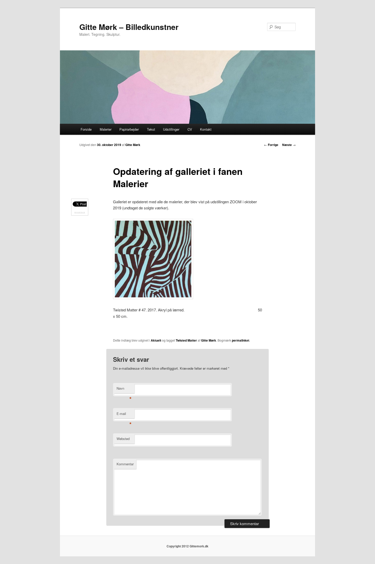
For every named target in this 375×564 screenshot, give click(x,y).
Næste (289, 144)
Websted (123, 438)
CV (190, 129)
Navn (124, 389)
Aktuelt (156, 340)
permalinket (240, 340)
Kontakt (205, 129)
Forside (86, 129)
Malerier (105, 129)
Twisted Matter (186, 340)
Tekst (151, 129)
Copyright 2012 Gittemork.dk (187, 546)
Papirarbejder (129, 129)
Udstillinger (171, 129)
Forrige (271, 144)
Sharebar (79, 213)
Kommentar (125, 463)
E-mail (124, 415)
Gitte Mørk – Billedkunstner (129, 26)
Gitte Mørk (132, 144)
